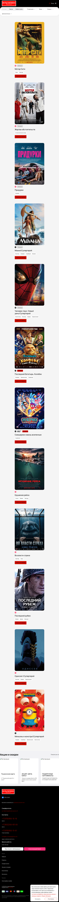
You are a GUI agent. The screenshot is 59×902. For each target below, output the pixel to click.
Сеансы (4, 860)
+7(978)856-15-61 (9, 830)
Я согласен (51, 899)
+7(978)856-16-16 (9, 818)
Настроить (37, 899)
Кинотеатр (5, 871)
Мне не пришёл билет (35, 849)
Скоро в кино (5, 863)
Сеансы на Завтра (21, 76)
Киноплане (10, 887)
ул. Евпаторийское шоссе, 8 (10, 811)
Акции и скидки (6, 867)
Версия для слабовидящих (12, 849)
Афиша (4, 856)
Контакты (4, 874)
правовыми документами (19, 802)
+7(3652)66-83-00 (10, 824)
